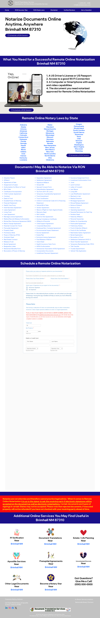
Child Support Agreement (45, 223)
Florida (23, 141)
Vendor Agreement (42, 208)
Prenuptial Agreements (50, 561)
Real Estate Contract (10, 239)
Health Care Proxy (10, 205)
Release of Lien (9, 242)
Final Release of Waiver (44, 239)
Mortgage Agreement (77, 201)
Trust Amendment (42, 196)
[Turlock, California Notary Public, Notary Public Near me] (16, 608)
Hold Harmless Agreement (12, 208)
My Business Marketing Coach (49, 614)
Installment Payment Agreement (47, 253)
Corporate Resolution (43, 226)
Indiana (23, 152)
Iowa (23, 154)
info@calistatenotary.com (82, 5)
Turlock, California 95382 (13, 604)
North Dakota (50, 156)
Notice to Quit (75, 208)
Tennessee (79, 134)
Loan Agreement (9, 214)
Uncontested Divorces (83, 561)
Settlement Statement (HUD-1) (80, 239)
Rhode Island (79, 128)
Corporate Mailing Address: (14, 599)
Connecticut (23, 137)
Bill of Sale (7, 189)
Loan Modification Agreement (80, 194)
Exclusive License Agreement (46, 237)
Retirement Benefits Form (12, 249)
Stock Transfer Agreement (79, 242)
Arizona (23, 129)
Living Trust (7, 212)
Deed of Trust (8, 198)
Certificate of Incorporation (13, 191)
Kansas (23, 156)
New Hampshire (50, 145)
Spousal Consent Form (44, 187)
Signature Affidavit (42, 182)
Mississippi (50, 135)
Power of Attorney (10, 235)
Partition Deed (75, 214)
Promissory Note (9, 233)
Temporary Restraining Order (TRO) (82, 244)
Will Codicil (40, 214)
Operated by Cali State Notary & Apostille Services (31, 4)
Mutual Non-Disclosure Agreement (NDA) (17, 221)
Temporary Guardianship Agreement (48, 194)
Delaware (23, 139)
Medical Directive (76, 198)
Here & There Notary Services (24, 2)
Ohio (50, 158)
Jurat (72, 182)
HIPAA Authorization (43, 246)
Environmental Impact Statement (47, 230)
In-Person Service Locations (84, 599)
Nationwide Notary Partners (84, 602)
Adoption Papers (9, 178)
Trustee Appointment (77, 249)
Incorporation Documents (44, 251)
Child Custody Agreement (12, 194)
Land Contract (75, 185)
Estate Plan (40, 235)
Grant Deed (40, 242)
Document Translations (50, 538)
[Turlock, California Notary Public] (6, 608)
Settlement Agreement (44, 180)
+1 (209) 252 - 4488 (84, 3)
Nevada (50, 143)
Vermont (78, 141)
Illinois (23, 150)
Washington (79, 145)
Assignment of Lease (11, 185)
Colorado (23, 135)
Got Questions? (84, 578)
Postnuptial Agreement (78, 223)
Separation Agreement (44, 178)
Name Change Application (12, 223)
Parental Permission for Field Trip (81, 212)
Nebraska (50, 141)
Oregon (79, 124)
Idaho (23, 147)
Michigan (49, 131)
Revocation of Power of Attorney (14, 251)
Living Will (73, 191)
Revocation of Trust (76, 237)
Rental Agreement (10, 244)
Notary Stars (61, 614)
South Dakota (79, 132)
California (23, 133)
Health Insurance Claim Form (46, 244)
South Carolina (79, 130)
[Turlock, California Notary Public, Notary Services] (9, 608)
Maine (50, 125)
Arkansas (23, 131)
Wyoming (79, 151)
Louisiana (23, 160)
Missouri (50, 137)
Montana (50, 139)
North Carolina (50, 154)
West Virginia (79, 147)
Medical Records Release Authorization (16, 219)
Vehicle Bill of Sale (42, 205)
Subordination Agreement (45, 189)
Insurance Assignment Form (79, 178)
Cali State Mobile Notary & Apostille (16, 603)
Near (50, 540)
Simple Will (40, 185)
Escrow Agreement (42, 233)
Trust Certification (42, 198)
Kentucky (23, 158)
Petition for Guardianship (78, 221)
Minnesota (50, 133)
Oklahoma (50, 160)
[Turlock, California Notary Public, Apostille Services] (12, 608)
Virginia (79, 143)
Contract (7, 196)
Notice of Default (76, 205)
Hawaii (23, 145)
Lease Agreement (9, 210)
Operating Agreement (77, 210)
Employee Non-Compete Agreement (48, 228)
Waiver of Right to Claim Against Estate (49, 210)
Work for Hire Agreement (44, 217)
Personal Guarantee (77, 219)
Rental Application (76, 235)
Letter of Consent (76, 187)
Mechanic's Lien (75, 196)
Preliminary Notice (76, 226)
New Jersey (50, 147)
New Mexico (50, 150)
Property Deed (8, 230)
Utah (79, 139)
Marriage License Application (13, 217)
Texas (79, 136)
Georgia (23, 143)
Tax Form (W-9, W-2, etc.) (44, 191)
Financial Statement (10, 203)
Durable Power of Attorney (12, 201)
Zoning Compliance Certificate (46, 219)
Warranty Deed (41, 212)
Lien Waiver (74, 189)
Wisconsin (79, 149)
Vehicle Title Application (78, 251)
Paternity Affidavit (76, 217)
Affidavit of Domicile (43, 221)
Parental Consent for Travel (13, 226)
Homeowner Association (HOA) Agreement (50, 249)
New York (50, 152)
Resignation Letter (10, 246)
